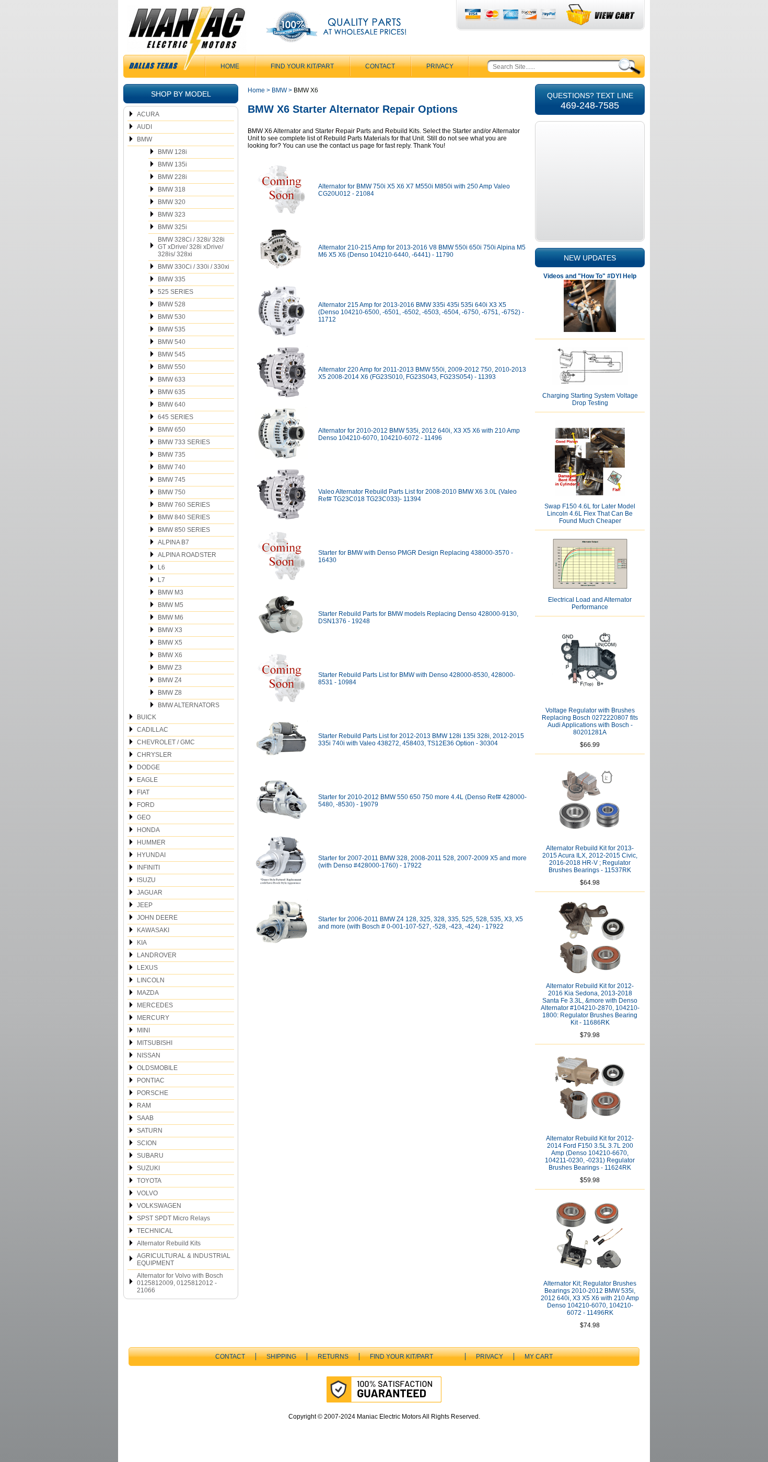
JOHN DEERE (157, 917)
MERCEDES (155, 1005)
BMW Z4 (170, 680)
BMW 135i (172, 164)
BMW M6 (170, 617)
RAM (144, 1105)
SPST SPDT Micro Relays (173, 1218)
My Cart (539, 1356)
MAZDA (148, 992)
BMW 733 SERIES (184, 442)
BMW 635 (171, 392)
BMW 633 (171, 379)
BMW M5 (170, 605)
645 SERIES (175, 417)
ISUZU (146, 880)
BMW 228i (172, 177)
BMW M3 (170, 592)
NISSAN (148, 1055)
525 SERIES (175, 291)
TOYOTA (149, 1180)
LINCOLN (151, 980)
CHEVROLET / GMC (166, 742)
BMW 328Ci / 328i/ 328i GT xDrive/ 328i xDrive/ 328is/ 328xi (191, 247)
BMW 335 (171, 279)
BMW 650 (171, 429)
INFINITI (148, 867)
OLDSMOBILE (157, 1068)
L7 (161, 580)
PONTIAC (151, 1080)
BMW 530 (171, 316)
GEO (143, 817)
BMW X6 (170, 655)
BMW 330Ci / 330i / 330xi (193, 266)
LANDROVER (157, 955)
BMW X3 (170, 630)
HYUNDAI (151, 855)
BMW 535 (171, 329)
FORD (146, 805)
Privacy (439, 66)
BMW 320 (171, 202)
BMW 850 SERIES (184, 529)
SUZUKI (148, 1168)
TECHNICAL (155, 1230)
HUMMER (151, 842)
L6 (161, 567)
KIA (142, 942)
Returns (333, 1356)
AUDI (144, 126)
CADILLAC (152, 729)
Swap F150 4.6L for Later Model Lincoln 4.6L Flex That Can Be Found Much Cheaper (589, 514)
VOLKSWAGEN (159, 1205)
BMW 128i (172, 152)
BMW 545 (171, 354)
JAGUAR (149, 892)
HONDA (148, 830)
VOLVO (147, 1193)
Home (256, 90)
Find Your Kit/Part (302, 66)
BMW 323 (171, 214)
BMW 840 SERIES (184, 517)
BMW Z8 (170, 692)
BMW (144, 139)
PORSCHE (152, 1093)
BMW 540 (171, 342)
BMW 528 (171, 304)
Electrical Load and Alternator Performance (590, 603)
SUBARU (150, 1155)
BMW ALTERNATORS (188, 705)
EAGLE (147, 779)
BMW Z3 (170, 667)
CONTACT (380, 66)
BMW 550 (171, 367)
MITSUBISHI (154, 1043)
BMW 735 (171, 454)
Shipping (281, 1356)
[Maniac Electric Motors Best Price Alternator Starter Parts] (186, 40)
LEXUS (147, 967)
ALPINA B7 (173, 542)
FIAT (143, 792)
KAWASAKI (153, 930)
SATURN (149, 1130)
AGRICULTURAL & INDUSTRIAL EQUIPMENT (183, 1259)
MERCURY (153, 1017)
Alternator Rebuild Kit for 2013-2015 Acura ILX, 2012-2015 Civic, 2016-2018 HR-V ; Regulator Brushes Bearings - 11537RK (589, 859)
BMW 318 (171, 189)
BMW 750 (171, 492)
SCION (147, 1143)
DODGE (148, 767)
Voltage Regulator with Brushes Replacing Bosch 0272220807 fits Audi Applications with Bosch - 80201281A (590, 721)
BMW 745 (171, 479)
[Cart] (601, 15)
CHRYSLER (154, 754)
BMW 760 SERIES (184, 504)
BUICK (146, 717)
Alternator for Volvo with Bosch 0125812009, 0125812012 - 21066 (180, 1283)
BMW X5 (170, 642)
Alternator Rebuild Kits (169, 1243)
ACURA (148, 114)
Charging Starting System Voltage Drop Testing (590, 399)
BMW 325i (172, 227)
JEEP (145, 905)
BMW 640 (171, 404)
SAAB (145, 1118)
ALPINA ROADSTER (187, 554)
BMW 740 (171, 467)
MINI (143, 1030)
